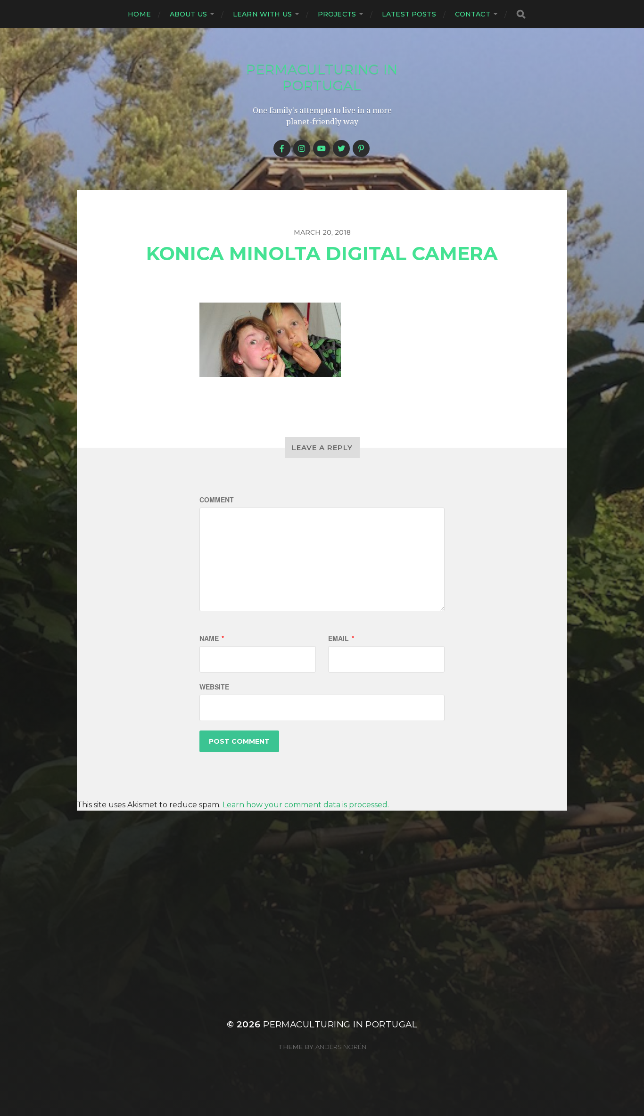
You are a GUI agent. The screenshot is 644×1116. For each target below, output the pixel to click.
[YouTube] (321, 148)
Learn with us (262, 14)
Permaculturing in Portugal (322, 77)
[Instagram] (301, 148)
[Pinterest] (361, 148)
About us (188, 14)
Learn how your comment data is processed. (306, 804)
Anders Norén (340, 1046)
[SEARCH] (521, 14)
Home (139, 14)
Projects (337, 14)
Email (341, 638)
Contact (472, 14)
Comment (216, 499)
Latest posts (409, 14)
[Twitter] (341, 148)
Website (214, 686)
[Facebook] (281, 148)
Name (211, 638)
